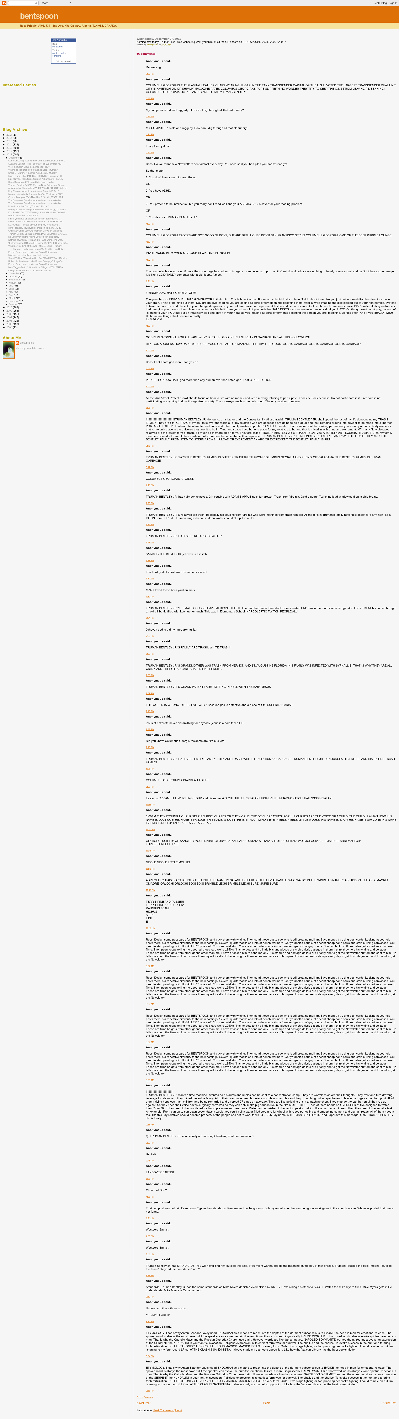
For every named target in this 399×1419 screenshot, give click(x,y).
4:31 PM (150, 1197)
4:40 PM (150, 281)
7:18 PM (150, 485)
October (13, 276)
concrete (56, 56)
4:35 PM (150, 224)
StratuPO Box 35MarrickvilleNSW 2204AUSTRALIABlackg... (38, 258)
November (14, 273)
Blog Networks (59, 40)
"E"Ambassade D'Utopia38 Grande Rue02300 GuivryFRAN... (39, 243)
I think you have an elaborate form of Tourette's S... (34, 218)
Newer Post (143, 1402)
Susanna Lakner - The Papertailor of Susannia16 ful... (35, 163)
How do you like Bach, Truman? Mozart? (28, 206)
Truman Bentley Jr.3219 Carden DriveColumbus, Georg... (37, 185)
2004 (9, 327)
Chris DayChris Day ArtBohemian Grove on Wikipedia (35, 230)
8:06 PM (150, 787)
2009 (9, 310)
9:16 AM (150, 1124)
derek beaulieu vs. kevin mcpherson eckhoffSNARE (34, 228)
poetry (55, 53)
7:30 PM (150, 578)
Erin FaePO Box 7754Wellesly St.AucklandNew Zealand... (37, 212)
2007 (9, 317)
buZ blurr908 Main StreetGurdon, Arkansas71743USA (35, 179)
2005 (9, 324)
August (13, 282)
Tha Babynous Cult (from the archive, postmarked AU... (36, 200)
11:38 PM (150, 804)
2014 (9, 144)
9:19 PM (150, 1296)
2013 (9, 147)
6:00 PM (150, 350)
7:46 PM (150, 711)
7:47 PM (150, 729)
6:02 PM (150, 386)
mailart (63, 53)
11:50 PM (150, 928)
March (12, 298)
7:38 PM (150, 675)
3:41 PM (150, 98)
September (15, 279)
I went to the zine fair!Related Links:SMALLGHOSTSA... (36, 221)
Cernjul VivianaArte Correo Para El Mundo (29, 270)
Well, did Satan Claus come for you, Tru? (28, 167)
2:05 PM (150, 74)
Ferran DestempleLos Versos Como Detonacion (32, 252)
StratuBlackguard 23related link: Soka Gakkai (31, 182)
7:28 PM (150, 542)
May (11, 292)
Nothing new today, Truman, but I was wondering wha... (36, 240)
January (13, 304)
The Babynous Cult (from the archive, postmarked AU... (36, 203)
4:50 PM (150, 326)
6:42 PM (150, 467)
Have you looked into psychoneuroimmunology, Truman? (37, 209)
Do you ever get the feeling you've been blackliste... (34, 236)
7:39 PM (150, 693)
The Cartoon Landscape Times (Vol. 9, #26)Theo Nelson (36, 249)
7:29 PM (150, 560)
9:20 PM (150, 1321)
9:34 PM (150, 1356)
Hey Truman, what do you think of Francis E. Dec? (33, 191)
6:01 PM (150, 368)
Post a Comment (145, 1397)
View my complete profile (30, 348)
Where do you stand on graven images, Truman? (33, 170)
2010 (9, 307)
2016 (9, 137)
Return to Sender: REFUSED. (23, 215)
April (11, 295)
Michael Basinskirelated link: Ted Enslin (28, 255)
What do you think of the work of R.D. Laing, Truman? (35, 246)
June (12, 289)
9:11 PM (150, 1275)
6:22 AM (150, 966)
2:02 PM (150, 1142)
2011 (9, 154)
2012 (9, 151)
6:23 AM (150, 1080)
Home (266, 1402)
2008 (9, 314)
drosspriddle (27, 342)
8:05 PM (150, 768)
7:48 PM (150, 747)
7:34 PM (150, 618)
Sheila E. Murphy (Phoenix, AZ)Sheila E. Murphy (32, 173)
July (11, 285)
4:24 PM (150, 134)
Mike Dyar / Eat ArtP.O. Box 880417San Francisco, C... (36, 176)
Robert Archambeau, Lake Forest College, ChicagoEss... (36, 261)
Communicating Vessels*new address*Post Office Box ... (36, 160)
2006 (9, 320)
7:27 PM (150, 524)
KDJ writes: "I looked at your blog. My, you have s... (34, 224)
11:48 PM (150, 890)
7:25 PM (150, 503)
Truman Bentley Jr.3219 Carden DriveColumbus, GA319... (37, 234)
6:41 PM (150, 446)
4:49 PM (150, 1218)
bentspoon (39, 15)
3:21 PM (150, 1178)
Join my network (63, 61)
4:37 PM (150, 241)
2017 (9, 134)
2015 (9, 141)
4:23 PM (150, 116)
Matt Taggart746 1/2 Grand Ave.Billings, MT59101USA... (36, 267)
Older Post (389, 1402)
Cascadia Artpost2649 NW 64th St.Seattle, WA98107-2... (36, 197)
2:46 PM (150, 1160)
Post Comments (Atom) (167, 1410)
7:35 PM (150, 636)
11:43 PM (150, 829)
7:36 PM (150, 654)
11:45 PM (150, 850)
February (14, 301)
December (14, 157)
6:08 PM (150, 407)
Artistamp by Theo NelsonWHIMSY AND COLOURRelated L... (39, 188)
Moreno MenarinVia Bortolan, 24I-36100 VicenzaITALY (35, 194)
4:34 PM (150, 152)
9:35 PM (150, 1390)
